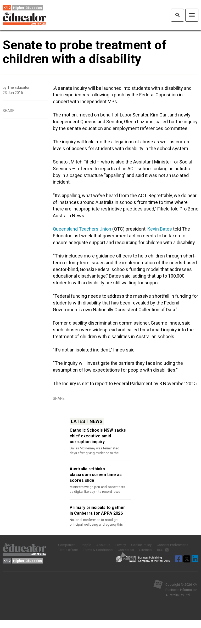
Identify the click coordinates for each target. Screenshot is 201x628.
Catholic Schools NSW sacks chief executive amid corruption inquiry (98, 436)
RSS (160, 550)
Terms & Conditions (98, 550)
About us (103, 545)
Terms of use (68, 550)
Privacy (120, 545)
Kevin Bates (159, 229)
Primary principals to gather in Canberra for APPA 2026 (97, 510)
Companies (66, 545)
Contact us (126, 550)
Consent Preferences (172, 545)
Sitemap (145, 550)
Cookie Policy (141, 545)
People (86, 545)
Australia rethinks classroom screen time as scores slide (96, 474)
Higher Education (27, 8)
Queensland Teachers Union (82, 229)
